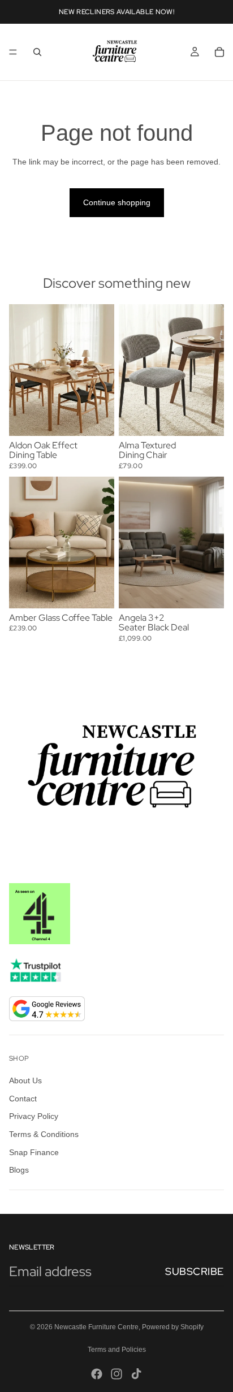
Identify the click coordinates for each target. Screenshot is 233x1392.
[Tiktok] (136, 1374)
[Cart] (219, 52)
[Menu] (13, 52)
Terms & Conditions (44, 1134)
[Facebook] (96, 1374)
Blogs (19, 1169)
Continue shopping (116, 202)
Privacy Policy (33, 1116)
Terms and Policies (117, 1350)
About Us (25, 1080)
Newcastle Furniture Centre (96, 1327)
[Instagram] (116, 1374)
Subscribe (194, 1271)
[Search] (37, 52)
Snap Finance (34, 1151)
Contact (23, 1098)
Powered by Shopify (173, 1327)
